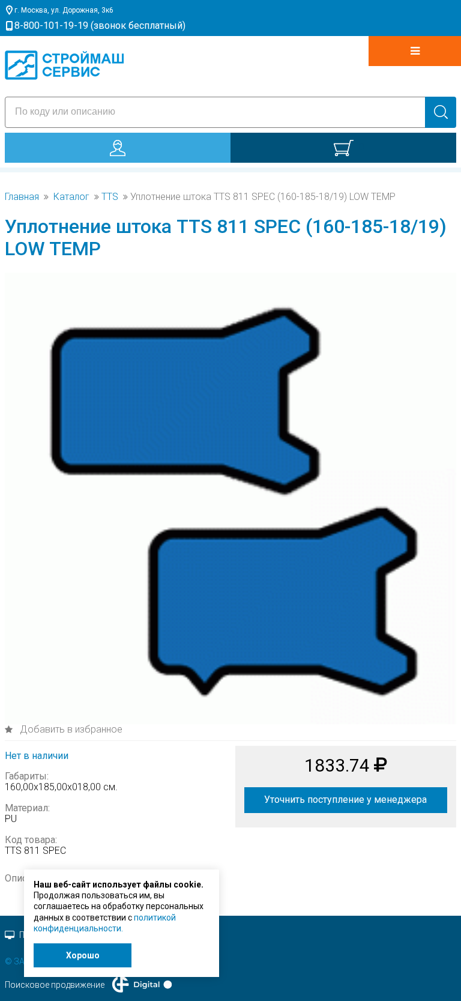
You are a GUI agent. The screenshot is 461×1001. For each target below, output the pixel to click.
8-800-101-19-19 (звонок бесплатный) (99, 25)
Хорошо (83, 955)
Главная (22, 197)
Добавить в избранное (69, 729)
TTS (109, 197)
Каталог (71, 197)
